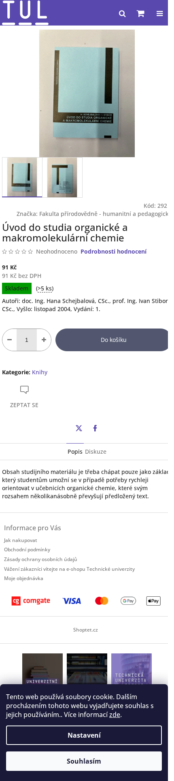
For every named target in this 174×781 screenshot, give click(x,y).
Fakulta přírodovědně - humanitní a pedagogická (105, 214)
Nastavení (84, 735)
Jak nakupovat (20, 540)
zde (114, 714)
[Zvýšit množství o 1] (44, 340)
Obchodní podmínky (27, 549)
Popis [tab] (75, 451)
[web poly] (87, 673)
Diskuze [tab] (95, 451)
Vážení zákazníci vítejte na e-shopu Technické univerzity (69, 568)
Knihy (39, 372)
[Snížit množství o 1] (9, 340)
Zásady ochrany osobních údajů (40, 559)
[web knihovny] (42, 673)
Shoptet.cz (85, 629)
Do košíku (114, 340)
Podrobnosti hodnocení (113, 251)
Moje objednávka (23, 578)
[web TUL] (131, 673)
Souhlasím (84, 761)
